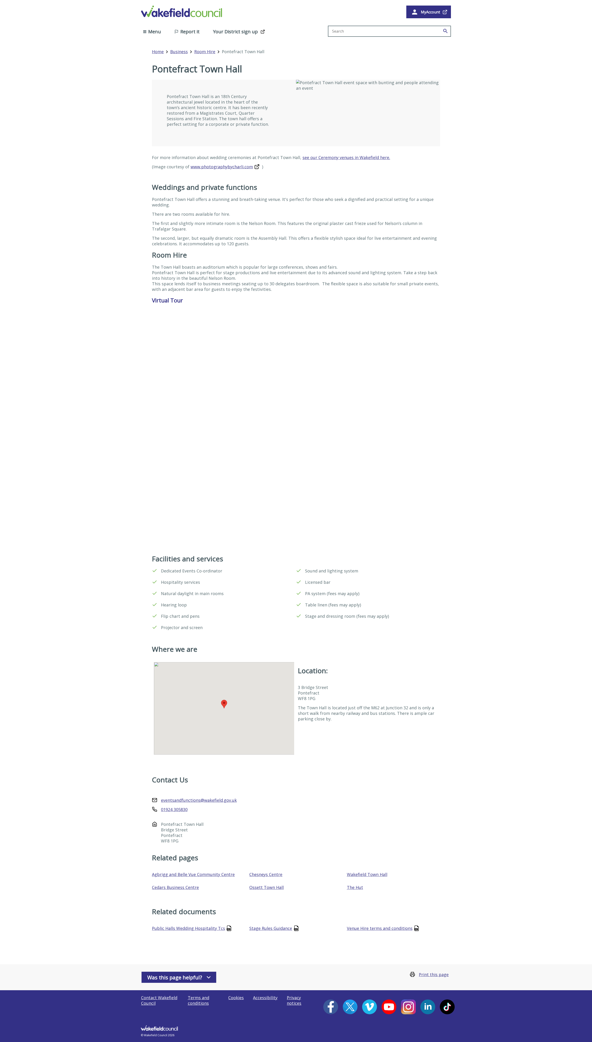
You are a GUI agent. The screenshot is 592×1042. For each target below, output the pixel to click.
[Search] (445, 31)
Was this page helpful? (174, 977)
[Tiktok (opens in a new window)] (447, 1006)
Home (158, 51)
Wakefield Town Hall (367, 874)
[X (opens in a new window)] (350, 1006)
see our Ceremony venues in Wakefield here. (346, 157)
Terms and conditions (198, 1000)
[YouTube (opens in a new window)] (389, 1006)
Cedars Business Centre (175, 887)
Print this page (434, 974)
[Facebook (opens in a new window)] (330, 1006)
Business (179, 51)
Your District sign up (235, 31)
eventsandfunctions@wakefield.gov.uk (199, 800)
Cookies (236, 997)
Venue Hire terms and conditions (380, 928)
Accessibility (265, 997)
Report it (190, 31)
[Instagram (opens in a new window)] (408, 1006)
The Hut (355, 887)
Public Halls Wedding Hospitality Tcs (188, 928)
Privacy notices (294, 1000)
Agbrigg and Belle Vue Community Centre (193, 874)
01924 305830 (174, 809)
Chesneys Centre (265, 874)
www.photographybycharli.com (222, 166)
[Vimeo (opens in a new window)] (369, 1006)
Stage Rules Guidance (270, 928)
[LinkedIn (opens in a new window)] (427, 1006)
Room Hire (204, 51)
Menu (154, 31)
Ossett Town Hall (266, 887)
